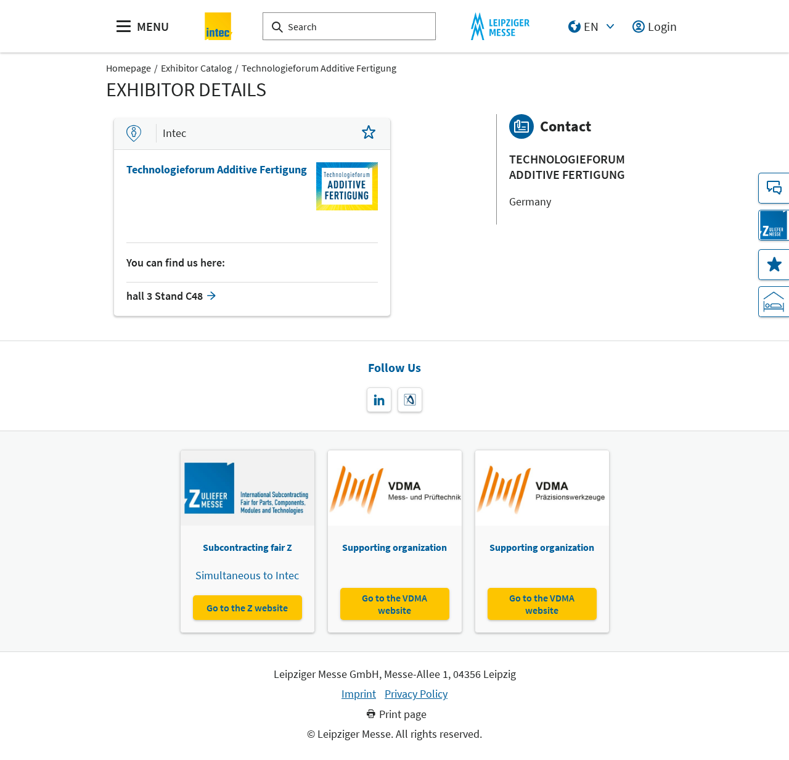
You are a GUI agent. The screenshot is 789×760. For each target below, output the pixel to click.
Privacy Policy (416, 694)
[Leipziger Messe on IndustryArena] (410, 399)
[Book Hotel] (773, 301)
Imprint (358, 694)
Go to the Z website (247, 607)
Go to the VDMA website (394, 604)
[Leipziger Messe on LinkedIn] (379, 399)
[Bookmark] (368, 133)
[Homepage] (219, 26)
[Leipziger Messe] (500, 26)
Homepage (128, 68)
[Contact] (773, 188)
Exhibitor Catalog (196, 68)
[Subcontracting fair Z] (773, 225)
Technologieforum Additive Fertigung (319, 68)
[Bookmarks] (773, 264)
